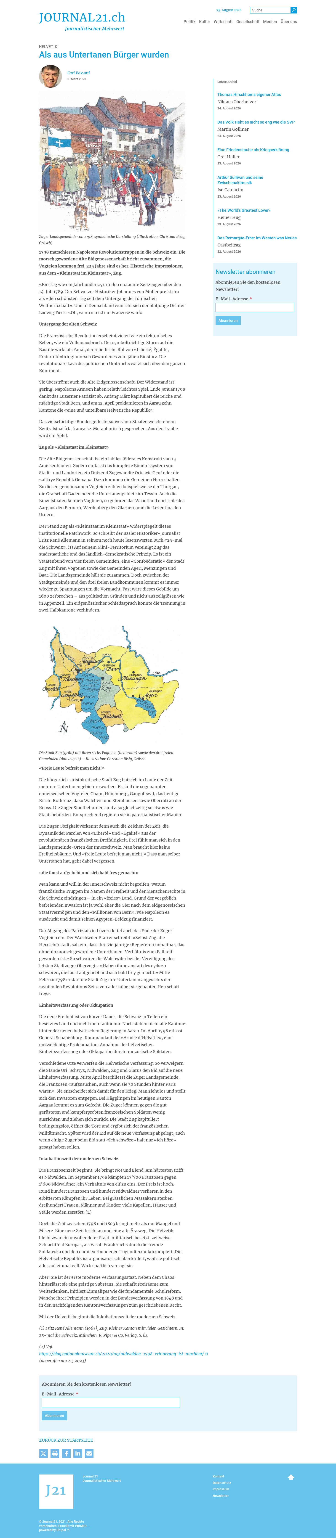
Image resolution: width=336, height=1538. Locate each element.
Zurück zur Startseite (66, 1440)
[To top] (291, 1477)
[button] (43, 1453)
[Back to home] (82, 21)
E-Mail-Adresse (232, 299)
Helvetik (48, 47)
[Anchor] (213, 271)
